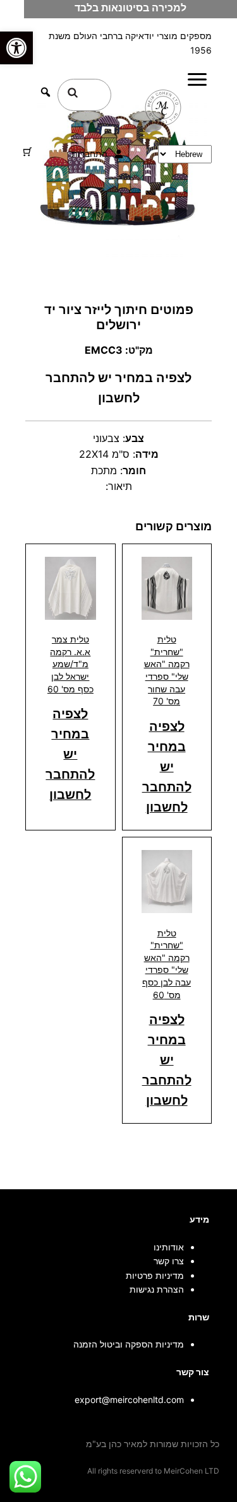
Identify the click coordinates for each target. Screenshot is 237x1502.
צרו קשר (169, 1260)
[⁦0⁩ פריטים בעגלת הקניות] (27, 152)
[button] (16, 48)
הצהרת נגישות (157, 1289)
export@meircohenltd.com (129, 1399)
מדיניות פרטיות (155, 1275)
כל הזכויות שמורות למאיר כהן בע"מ (152, 1443)
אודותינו (169, 1247)
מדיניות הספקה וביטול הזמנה (128, 1344)
